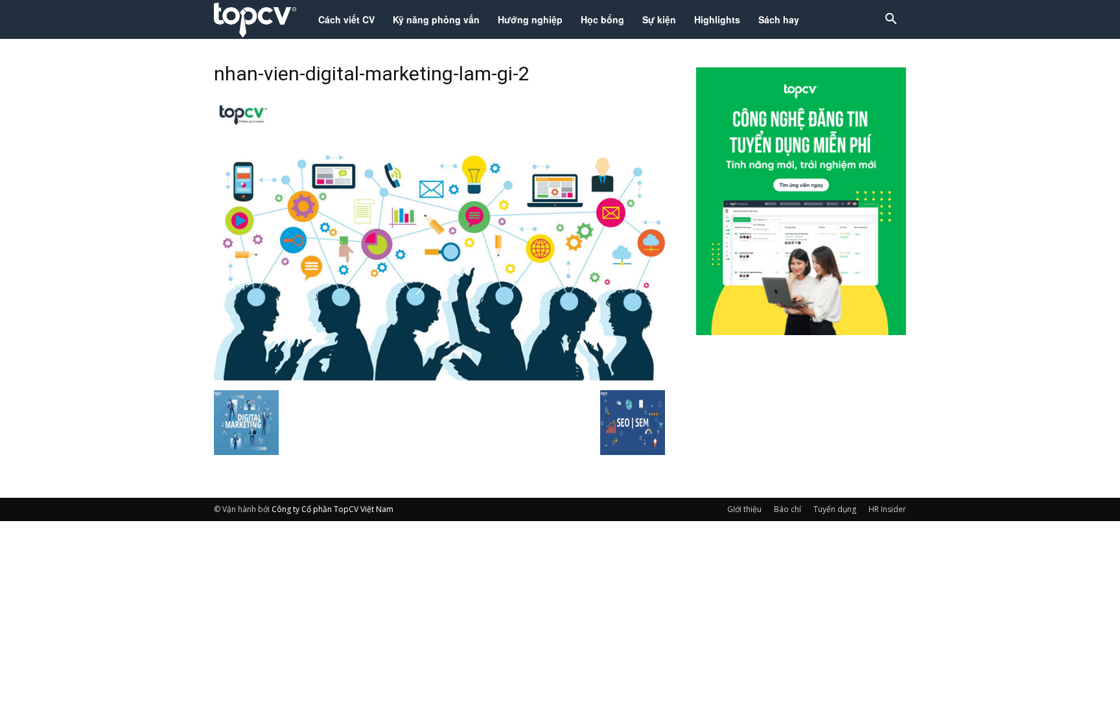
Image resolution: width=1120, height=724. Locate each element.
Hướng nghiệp (530, 19)
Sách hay (778, 19)
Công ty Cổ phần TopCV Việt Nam (332, 509)
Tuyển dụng (834, 509)
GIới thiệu (744, 509)
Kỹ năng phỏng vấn (436, 19)
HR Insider (887, 509)
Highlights (717, 19)
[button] (890, 20)
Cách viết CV (346, 19)
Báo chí (787, 509)
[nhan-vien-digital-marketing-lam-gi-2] (439, 376)
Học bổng (602, 19)
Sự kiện (659, 19)
